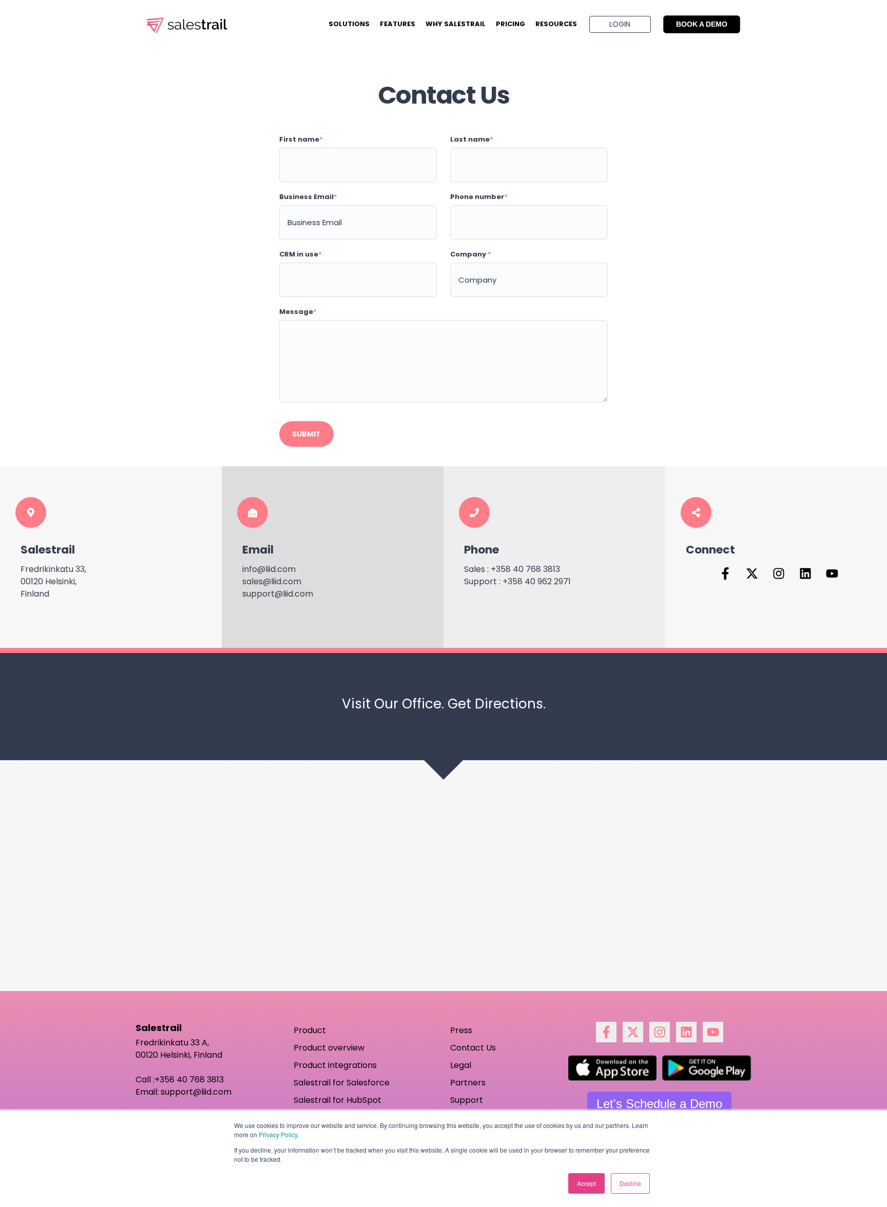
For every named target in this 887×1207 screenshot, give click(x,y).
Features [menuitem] (397, 24)
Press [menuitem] (461, 1030)
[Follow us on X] (752, 573)
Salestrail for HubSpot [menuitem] (337, 1100)
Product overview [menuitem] (329, 1048)
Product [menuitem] (310, 1030)
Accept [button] (586, 1183)
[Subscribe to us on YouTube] (832, 573)
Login (619, 24)
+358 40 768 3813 (189, 1079)
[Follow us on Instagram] (778, 573)
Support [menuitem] (466, 1100)
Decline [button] (630, 1183)
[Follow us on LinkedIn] (805, 573)
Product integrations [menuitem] (335, 1065)
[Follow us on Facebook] (725, 573)
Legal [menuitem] (460, 1065)
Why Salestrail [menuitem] (456, 24)
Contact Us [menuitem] (473, 1048)
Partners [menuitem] (468, 1083)
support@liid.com (196, 1092)
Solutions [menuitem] (349, 24)
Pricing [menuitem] (510, 24)
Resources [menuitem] (556, 24)
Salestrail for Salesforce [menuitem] (342, 1083)
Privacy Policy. (279, 1134)
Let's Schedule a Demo (659, 1104)
